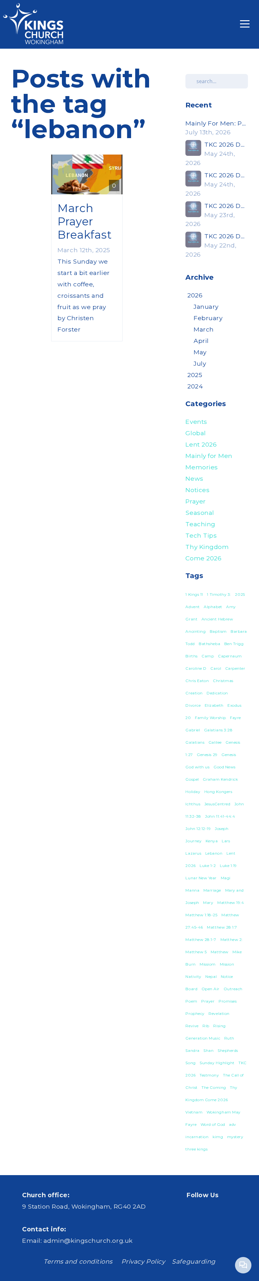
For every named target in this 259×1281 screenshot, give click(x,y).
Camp (208, 656)
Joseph (221, 828)
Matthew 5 (196, 951)
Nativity (193, 976)
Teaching (200, 524)
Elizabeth (214, 705)
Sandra (192, 1050)
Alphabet (213, 606)
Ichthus (192, 804)
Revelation (218, 1013)
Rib (205, 1025)
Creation (193, 693)
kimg (218, 1136)
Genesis (228, 754)
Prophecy (194, 1013)
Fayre (235, 717)
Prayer (195, 501)
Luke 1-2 (208, 865)
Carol (215, 668)
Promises (228, 1001)
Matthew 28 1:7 (222, 927)
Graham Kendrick (220, 779)
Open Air (211, 988)
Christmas (223, 680)
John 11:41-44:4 (220, 816)
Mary (208, 902)
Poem (191, 1001)
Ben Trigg (234, 643)
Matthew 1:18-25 (201, 914)
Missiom (208, 964)
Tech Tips (201, 535)
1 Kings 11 (194, 594)
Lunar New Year (201, 877)
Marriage (212, 890)
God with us (197, 767)
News (194, 478)
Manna (192, 890)
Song (190, 1062)
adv (232, 1124)
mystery (235, 1136)
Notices (197, 490)
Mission (227, 964)
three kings (196, 1149)
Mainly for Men (208, 456)
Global (195, 433)
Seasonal (199, 512)
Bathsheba (209, 643)
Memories (201, 467)
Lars (226, 841)
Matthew (220, 951)
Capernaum (230, 656)
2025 (240, 594)
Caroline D (195, 668)
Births (191, 656)
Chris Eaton (197, 680)
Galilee (215, 742)
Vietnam (193, 1112)
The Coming (214, 1087)
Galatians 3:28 (218, 730)
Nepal (211, 976)
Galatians (194, 742)
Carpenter (235, 668)
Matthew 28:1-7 (200, 939)
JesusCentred (217, 804)
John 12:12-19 (198, 828)
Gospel (192, 779)
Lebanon (214, 853)
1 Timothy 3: (219, 594)
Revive (191, 1025)
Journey (193, 841)
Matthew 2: (231, 939)
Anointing (195, 631)
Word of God (213, 1124)
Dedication (217, 693)
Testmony (209, 1075)
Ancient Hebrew (217, 619)
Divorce (193, 705)
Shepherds (228, 1050)
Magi (226, 877)
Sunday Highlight (217, 1062)
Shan (208, 1050)
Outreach (233, 988)
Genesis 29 (207, 754)
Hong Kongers (218, 791)
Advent (192, 606)
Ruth (229, 1038)
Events (196, 421)
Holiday (192, 791)
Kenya (212, 841)
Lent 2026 (201, 444)
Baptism (218, 631)
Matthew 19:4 (230, 902)
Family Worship (210, 717)
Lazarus (193, 853)
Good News (225, 767)
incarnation (196, 1136)
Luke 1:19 (228, 865)
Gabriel (192, 730)
